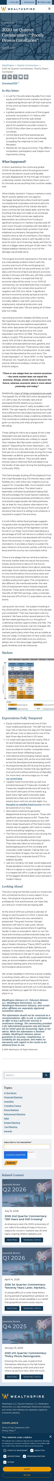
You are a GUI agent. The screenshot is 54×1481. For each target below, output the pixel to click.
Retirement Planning (14, 1114)
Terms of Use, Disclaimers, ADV (15, 1428)
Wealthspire (8, 65)
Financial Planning (13, 1097)
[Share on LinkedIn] (10, 77)
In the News (10, 1093)
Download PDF (9, 83)
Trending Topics (12, 1106)
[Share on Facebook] (4, 77)
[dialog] (27, 1457)
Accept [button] (27, 1469)
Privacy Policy (8, 1431)
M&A (6, 1118)
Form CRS (14, 2)
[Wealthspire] (18, 9)
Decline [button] (27, 1475)
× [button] (50, 1436)
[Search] (46, 1075)
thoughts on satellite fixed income (24, 804)
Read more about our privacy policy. (29, 1446)
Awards (8, 1131)
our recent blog (14, 778)
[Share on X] (15, 77)
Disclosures (29, 2)
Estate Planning (12, 1123)
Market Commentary (27, 65)
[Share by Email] (20, 77)
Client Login (45, 2)
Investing (9, 1101)
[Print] (26, 77)
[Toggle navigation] (49, 9)
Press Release (11, 1110)
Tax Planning (10, 1127)
